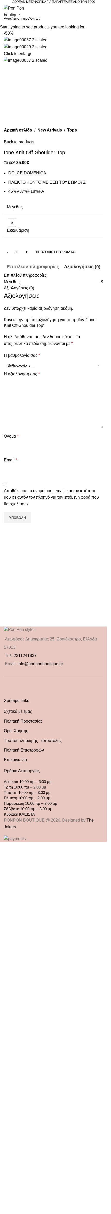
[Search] (70, 11)
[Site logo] (17, 11)
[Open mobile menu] (101, 11)
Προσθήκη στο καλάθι (56, 581)
